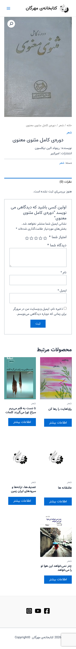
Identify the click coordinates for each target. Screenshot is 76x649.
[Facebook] (47, 611)
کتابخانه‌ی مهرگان (41, 8)
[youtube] (38, 611)
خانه (69, 125)
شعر (61, 125)
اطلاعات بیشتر (58, 422)
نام (63, 272)
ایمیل (62, 290)
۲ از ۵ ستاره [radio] (41, 238)
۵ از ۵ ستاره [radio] (27, 238)
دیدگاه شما (56, 245)
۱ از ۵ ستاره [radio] (45, 238)
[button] (11, 24)
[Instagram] (29, 611)
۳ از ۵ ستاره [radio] (36, 238)
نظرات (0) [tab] (66, 182)
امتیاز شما (57, 237)
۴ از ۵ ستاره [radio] (32, 238)
